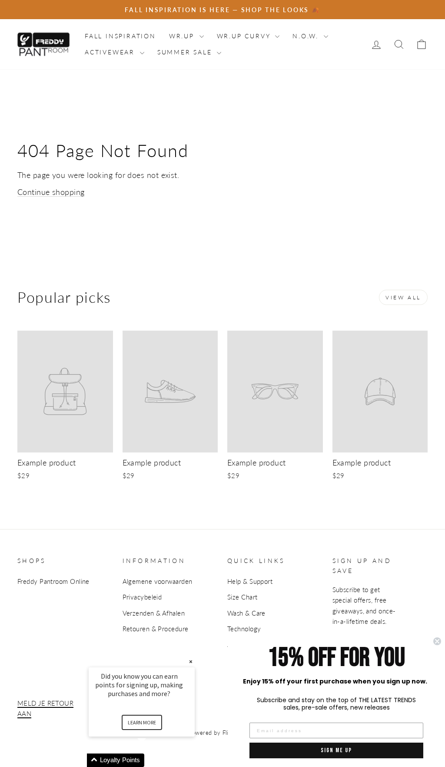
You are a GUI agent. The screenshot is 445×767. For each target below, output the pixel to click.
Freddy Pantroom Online (53, 581)
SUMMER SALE (186, 52)
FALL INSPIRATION (120, 36)
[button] (152, 760)
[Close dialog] (437, 641)
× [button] (191, 661)
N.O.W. (307, 36)
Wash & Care (246, 613)
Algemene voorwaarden (158, 581)
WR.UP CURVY (245, 36)
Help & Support (249, 581)
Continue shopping (51, 192)
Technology (244, 629)
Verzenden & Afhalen (154, 613)
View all (403, 297)
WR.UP (183, 36)
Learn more (142, 722)
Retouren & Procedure (156, 629)
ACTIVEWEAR (111, 52)
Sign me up (336, 750)
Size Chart (242, 597)
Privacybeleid (142, 597)
